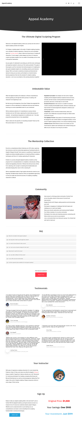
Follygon (36, 372)
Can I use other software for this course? (17, 254)
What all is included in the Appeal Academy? (18, 235)
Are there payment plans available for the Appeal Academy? (21, 262)
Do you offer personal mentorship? (16, 258)
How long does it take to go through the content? (19, 239)
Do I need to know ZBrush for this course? (17, 243)
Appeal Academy (7, 3)
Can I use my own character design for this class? (19, 247)
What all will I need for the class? (15, 251)
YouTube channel (14, 53)
